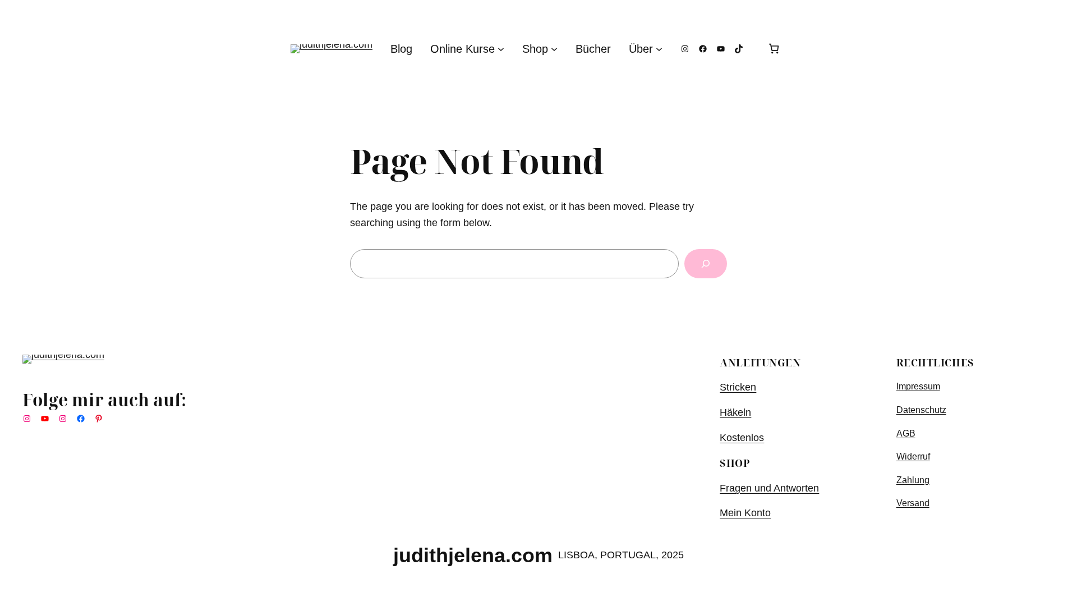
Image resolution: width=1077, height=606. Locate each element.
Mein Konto (745, 512)
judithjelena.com (473, 555)
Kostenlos (742, 437)
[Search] (705, 263)
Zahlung (912, 480)
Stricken (738, 387)
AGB (905, 433)
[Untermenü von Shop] (554, 48)
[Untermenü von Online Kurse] (501, 48)
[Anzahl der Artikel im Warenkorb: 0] (773, 48)
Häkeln (735, 412)
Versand (912, 503)
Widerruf (913, 456)
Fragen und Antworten (769, 488)
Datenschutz (921, 410)
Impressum (918, 386)
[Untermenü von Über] (659, 48)
